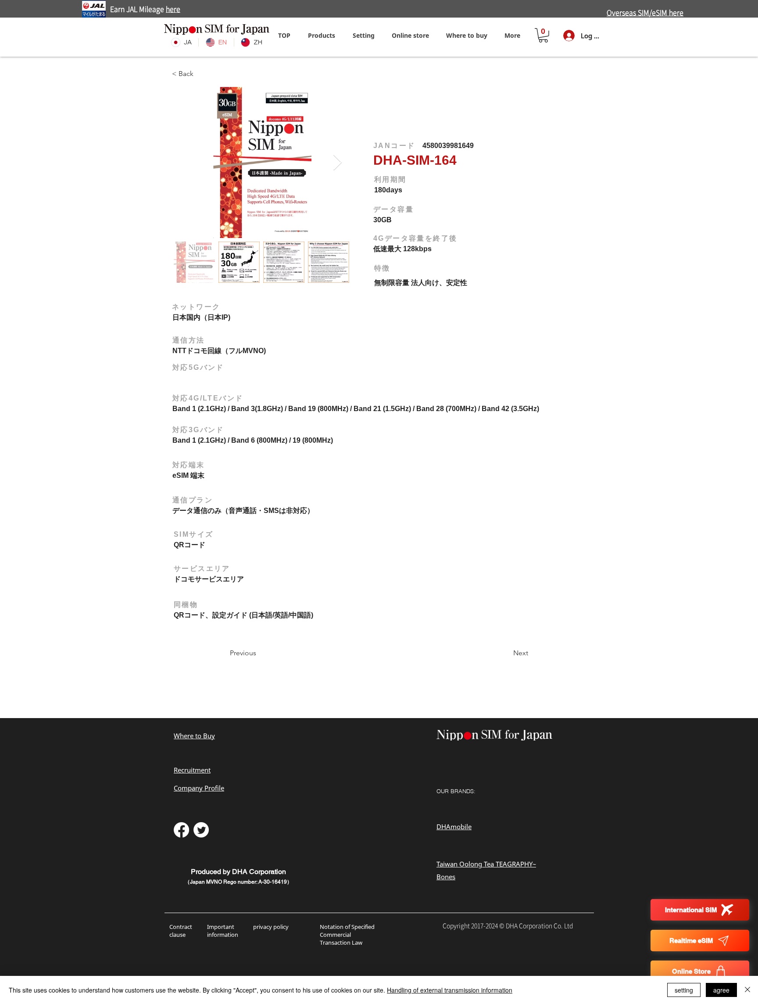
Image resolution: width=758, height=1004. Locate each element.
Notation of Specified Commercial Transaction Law (347, 934)
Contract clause (180, 931)
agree (721, 990)
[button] (363, 35)
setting (684, 990)
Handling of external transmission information (449, 990)
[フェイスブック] (181, 830)
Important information (223, 931)
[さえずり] (201, 830)
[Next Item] (338, 162)
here (173, 9)
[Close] (747, 990)
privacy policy (271, 927)
